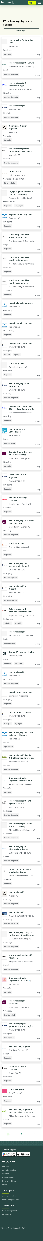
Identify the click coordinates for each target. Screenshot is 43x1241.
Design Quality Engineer (20, 712)
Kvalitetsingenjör (17, 106)
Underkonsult (15, 171)
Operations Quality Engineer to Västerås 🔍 (20, 979)
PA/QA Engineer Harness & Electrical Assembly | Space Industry (21, 193)
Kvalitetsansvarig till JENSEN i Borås (18, 430)
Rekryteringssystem (10, 1199)
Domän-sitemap (9, 1177)
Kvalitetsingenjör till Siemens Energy (18, 84)
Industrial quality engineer (21, 303)
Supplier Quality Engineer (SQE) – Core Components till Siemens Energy (21, 407)
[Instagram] (3, 1221)
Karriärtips (6, 1214)
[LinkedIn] (8, 1221)
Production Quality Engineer (17, 476)
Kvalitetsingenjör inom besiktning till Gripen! (19, 564)
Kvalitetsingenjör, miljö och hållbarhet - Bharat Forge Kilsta (21, 934)
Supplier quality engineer (20, 214)
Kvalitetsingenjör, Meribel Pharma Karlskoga (20, 825)
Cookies (5, 1174)
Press (4, 1184)
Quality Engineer (16, 363)
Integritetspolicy (9, 1170)
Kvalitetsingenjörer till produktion (19, 385)
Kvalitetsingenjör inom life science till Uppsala (21, 733)
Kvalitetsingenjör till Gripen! (18, 587)
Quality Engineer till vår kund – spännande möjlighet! (19, 236)
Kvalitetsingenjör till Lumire (21, 63)
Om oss (5, 1166)
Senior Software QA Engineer (18, 499)
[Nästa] (34, 1134)
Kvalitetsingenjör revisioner (17, 1002)
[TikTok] (17, 1221)
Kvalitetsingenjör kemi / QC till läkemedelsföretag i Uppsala (21, 756)
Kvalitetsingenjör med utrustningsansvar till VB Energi (20, 150)
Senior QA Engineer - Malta (21, 652)
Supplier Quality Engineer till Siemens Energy (20, 453)
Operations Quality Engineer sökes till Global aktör (20, 779)
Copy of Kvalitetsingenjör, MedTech (21, 956)
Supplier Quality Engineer (20, 343)
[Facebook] (12, 1221)
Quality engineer (16, 1089)
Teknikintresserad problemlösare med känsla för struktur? (21, 610)
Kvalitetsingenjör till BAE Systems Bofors (20, 802)
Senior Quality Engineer (19, 1046)
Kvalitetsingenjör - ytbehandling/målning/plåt (21, 1025)
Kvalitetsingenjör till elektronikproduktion (19, 848)
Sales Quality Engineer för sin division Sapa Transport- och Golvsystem (21, 870)
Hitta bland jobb (9, 1181)
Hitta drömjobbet (9, 1211)
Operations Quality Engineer (18, 127)
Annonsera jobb (9, 1196)
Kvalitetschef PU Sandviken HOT (21, 41)
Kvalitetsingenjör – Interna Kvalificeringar (21, 521)
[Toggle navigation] (40, 3)
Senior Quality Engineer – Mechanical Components (21, 1111)
